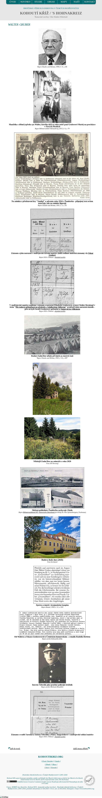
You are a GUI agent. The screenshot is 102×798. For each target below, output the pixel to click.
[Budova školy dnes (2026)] (52, 537)
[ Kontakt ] (54, 767)
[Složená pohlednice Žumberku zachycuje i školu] (52, 488)
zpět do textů (15, 749)
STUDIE (38, 1)
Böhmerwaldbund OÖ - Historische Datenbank (39, 512)
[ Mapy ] (54, 764)
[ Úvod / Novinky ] (47, 761)
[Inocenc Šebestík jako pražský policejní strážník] (52, 663)
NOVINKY (25, 1)
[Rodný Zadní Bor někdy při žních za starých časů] (52, 335)
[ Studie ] (57, 761)
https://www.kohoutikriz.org (84, 789)
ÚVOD (12, 1)
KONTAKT (89, 1)
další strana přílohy (80, 749)
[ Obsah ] (48, 764)
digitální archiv (60, 257)
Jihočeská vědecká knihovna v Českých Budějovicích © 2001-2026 (44, 775)
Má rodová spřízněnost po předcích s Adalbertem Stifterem (40, 307)
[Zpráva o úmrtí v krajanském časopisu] (52, 584)
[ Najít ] (47, 767)
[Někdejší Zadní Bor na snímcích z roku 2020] (52, 388)
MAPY (64, 1)
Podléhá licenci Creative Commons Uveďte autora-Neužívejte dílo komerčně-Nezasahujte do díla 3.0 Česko (50, 782)
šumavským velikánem (70, 309)
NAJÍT (77, 1)
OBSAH (51, 1)
